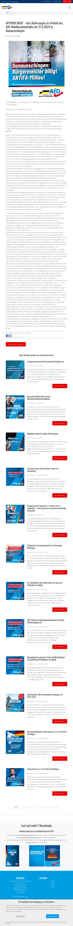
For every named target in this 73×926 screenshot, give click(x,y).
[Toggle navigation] (69, 7)
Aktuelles (52, 883)
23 (44, 807)
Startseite (52, 881)
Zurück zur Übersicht (15, 344)
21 (36, 807)
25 (51, 807)
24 (48, 807)
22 (40, 807)
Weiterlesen (60, 386)
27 (56, 807)
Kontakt (52, 887)
